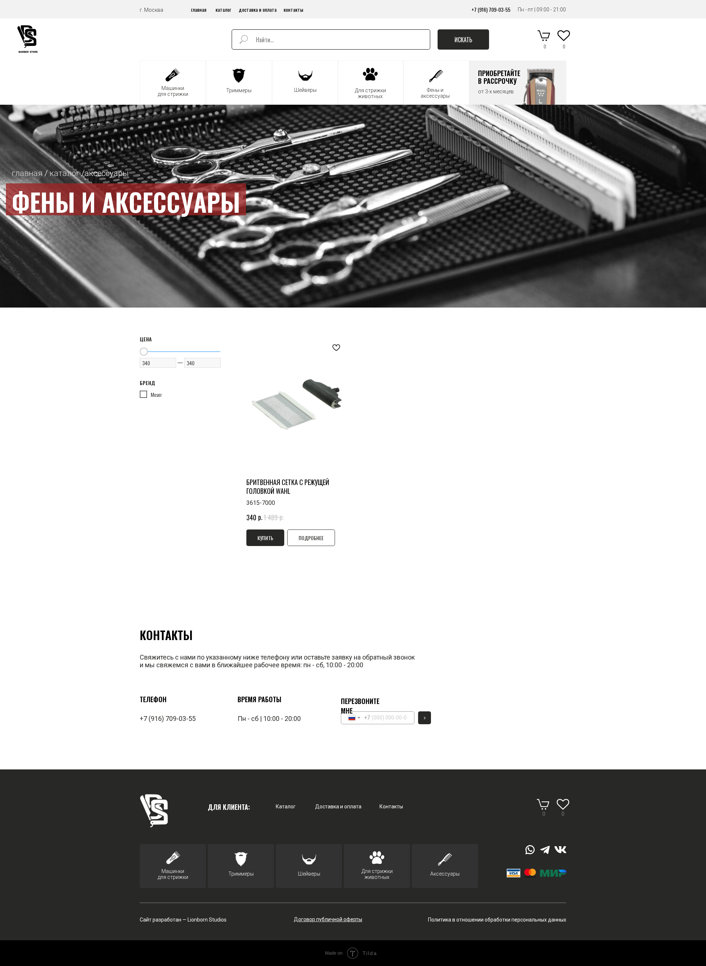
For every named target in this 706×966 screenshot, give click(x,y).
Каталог (286, 806)
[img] (28, 39)
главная (198, 9)
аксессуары (107, 173)
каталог (223, 9)
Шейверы (309, 874)
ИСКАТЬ (463, 39)
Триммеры (241, 874)
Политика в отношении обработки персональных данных (497, 920)
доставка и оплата (258, 9)
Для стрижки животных (377, 874)
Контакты (391, 806)
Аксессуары (445, 874)
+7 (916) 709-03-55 (490, 9)
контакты (293, 9)
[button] (518, 83)
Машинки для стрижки (173, 874)
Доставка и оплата (338, 806)
